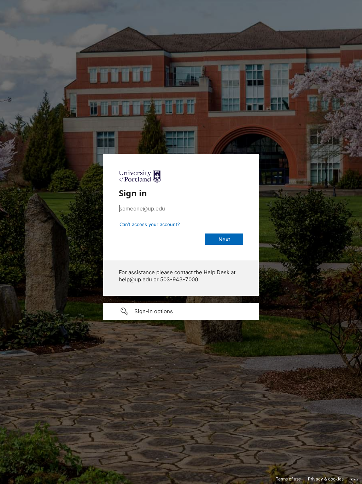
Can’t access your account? (149, 224)
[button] (181, 311)
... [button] (355, 478)
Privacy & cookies (326, 479)
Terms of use (288, 479)
